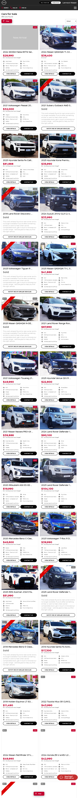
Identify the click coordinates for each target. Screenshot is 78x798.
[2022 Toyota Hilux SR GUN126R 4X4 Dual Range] (58, 687)
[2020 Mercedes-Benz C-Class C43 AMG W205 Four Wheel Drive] (20, 524)
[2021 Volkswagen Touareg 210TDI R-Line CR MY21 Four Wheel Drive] (20, 363)
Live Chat (67, 777)
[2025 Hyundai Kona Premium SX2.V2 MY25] (58, 145)
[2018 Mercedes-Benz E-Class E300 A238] (20, 632)
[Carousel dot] (13, 101)
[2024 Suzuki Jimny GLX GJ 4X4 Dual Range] (58, 199)
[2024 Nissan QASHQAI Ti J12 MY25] (58, 37)
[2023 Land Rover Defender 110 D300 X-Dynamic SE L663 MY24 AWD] (58, 470)
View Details (11, 74)
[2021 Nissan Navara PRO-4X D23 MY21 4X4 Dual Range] (20, 417)
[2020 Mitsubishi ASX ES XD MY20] (20, 470)
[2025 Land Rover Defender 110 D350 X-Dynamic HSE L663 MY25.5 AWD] (58, 577)
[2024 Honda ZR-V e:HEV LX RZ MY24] (58, 740)
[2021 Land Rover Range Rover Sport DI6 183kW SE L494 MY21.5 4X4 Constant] (58, 309)
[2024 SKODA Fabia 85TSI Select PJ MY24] (20, 37)
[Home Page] (4, 2)
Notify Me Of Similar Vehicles (58, 128)
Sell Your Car (45, 2)
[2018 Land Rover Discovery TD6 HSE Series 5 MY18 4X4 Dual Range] (20, 199)
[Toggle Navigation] (75, 7)
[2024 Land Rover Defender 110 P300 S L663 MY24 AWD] (58, 417)
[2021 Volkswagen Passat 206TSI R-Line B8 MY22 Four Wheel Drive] (20, 91)
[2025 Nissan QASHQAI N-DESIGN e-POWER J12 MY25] (20, 309)
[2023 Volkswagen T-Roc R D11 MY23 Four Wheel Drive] (58, 524)
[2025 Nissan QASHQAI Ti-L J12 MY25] (58, 254)
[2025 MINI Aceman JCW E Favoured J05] (20, 577)
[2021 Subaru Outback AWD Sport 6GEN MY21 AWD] (58, 91)
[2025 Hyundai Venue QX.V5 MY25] (58, 363)
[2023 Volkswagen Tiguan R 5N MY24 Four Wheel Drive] (20, 254)
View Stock (56, 2)
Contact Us (28, 74)
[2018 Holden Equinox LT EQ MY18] (20, 687)
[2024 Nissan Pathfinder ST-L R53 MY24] (20, 740)
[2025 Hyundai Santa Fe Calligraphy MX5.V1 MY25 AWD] (20, 145)
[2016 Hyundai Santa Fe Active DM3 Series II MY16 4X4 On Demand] (58, 632)
